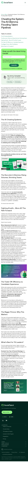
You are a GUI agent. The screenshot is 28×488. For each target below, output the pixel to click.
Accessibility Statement (7, 454)
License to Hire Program (8, 434)
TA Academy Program (7, 431)
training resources (5, 242)
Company (5, 446)
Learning (5, 425)
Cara (3, 441)
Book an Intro (7, 412)
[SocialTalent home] (7, 2)
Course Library (6, 429)
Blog (6, 14)
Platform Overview (7, 426)
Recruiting (9, 82)
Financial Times (19, 134)
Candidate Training (17, 253)
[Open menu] (25, 2)
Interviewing (18, 82)
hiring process (18, 226)
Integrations (5, 436)
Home (2, 14)
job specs (7, 129)
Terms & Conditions (5, 452)
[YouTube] (6, 420)
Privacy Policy (18, 62)
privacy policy (19, 68)
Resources (5, 444)
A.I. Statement (22, 452)
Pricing (4, 438)
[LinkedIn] (3, 420)
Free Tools (5, 443)
